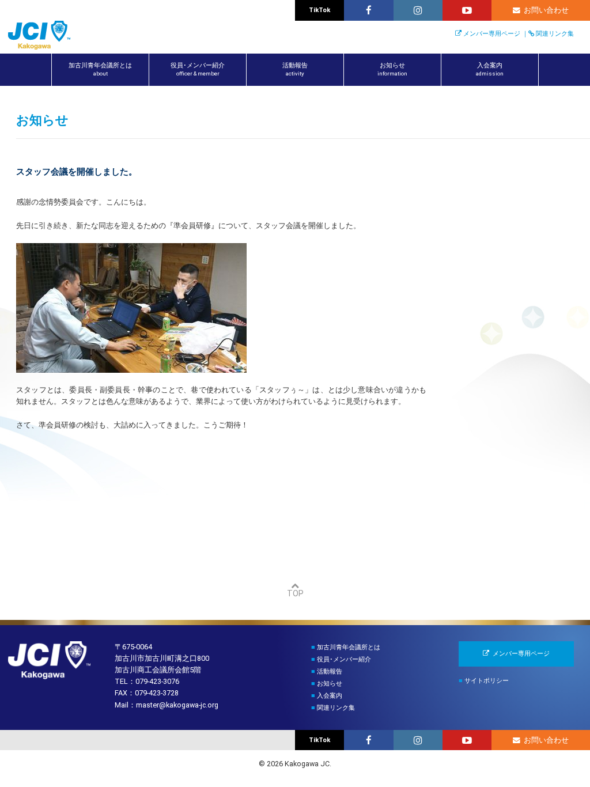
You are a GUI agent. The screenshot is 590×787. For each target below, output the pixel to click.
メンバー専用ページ (491, 33)
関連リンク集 (555, 33)
